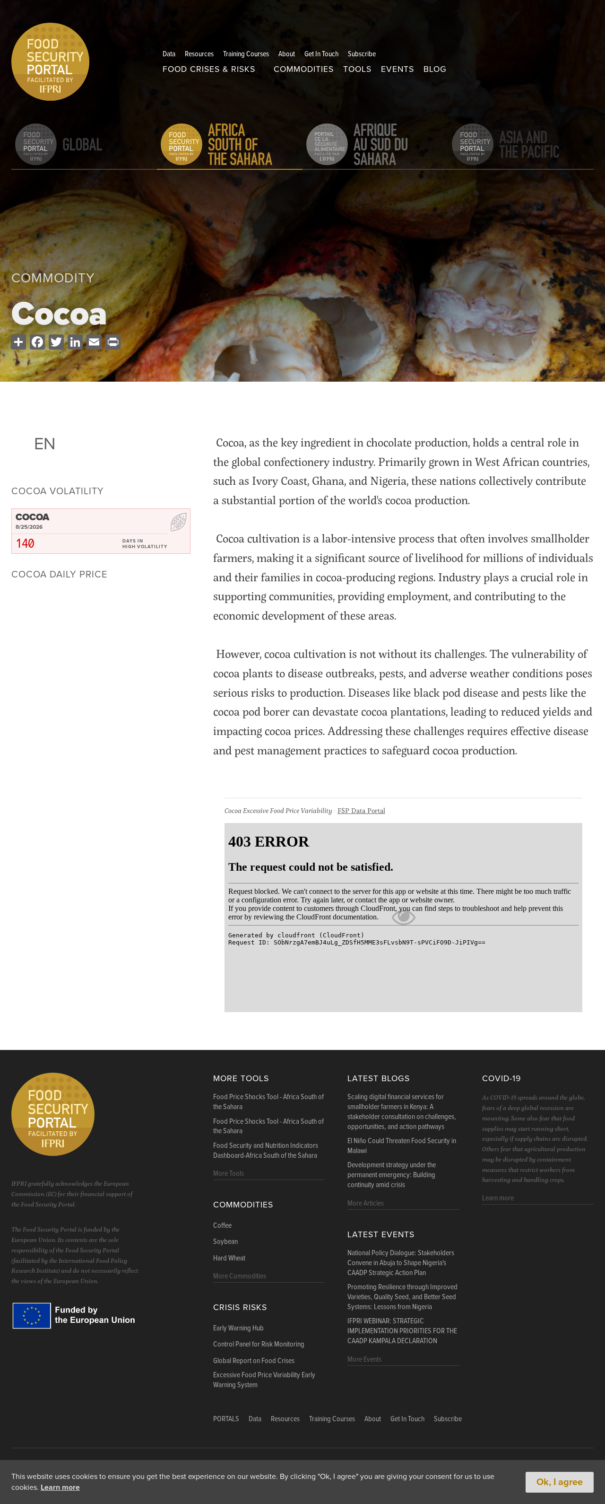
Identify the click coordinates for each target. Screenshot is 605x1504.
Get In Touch (321, 54)
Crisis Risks (240, 1307)
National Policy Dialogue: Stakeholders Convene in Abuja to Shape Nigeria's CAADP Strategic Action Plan (400, 1263)
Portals (226, 1419)
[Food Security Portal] (50, 60)
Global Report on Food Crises (253, 1361)
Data (169, 54)
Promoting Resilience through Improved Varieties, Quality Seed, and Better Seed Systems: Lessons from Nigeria (402, 1297)
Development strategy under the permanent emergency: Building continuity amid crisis (391, 1175)
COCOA (32, 517)
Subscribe (362, 54)
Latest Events (381, 1235)
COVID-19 (501, 1079)
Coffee (222, 1226)
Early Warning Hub (238, 1328)
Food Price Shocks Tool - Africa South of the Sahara (268, 1102)
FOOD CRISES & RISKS (209, 69)
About (286, 54)
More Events (364, 1359)
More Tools (241, 1079)
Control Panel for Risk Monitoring (258, 1344)
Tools (357, 69)
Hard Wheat (229, 1258)
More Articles (365, 1203)
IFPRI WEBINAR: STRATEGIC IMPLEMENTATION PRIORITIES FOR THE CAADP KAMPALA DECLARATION (402, 1331)
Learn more (60, 1487)
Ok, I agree (559, 1482)
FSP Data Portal (361, 810)
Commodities (304, 69)
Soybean (225, 1242)
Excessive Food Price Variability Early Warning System (264, 1380)
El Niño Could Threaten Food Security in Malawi (401, 1146)
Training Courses (246, 54)
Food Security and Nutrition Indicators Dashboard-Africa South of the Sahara (265, 1151)
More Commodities (239, 1276)
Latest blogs (378, 1079)
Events (397, 69)
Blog (435, 69)
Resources (199, 54)
